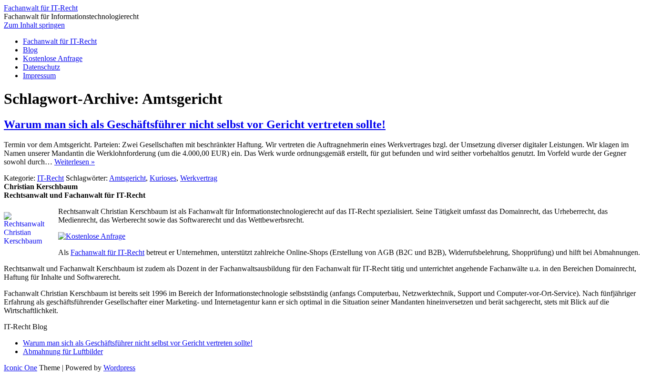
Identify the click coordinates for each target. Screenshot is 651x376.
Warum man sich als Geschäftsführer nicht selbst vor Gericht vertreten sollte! (195, 124)
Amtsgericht (127, 178)
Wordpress (119, 368)
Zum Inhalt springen (34, 25)
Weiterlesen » (74, 162)
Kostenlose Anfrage (52, 58)
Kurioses (163, 178)
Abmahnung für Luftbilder (63, 351)
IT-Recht (50, 178)
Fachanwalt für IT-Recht (41, 8)
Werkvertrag (198, 178)
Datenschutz (41, 67)
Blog (30, 50)
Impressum (39, 75)
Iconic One (20, 368)
